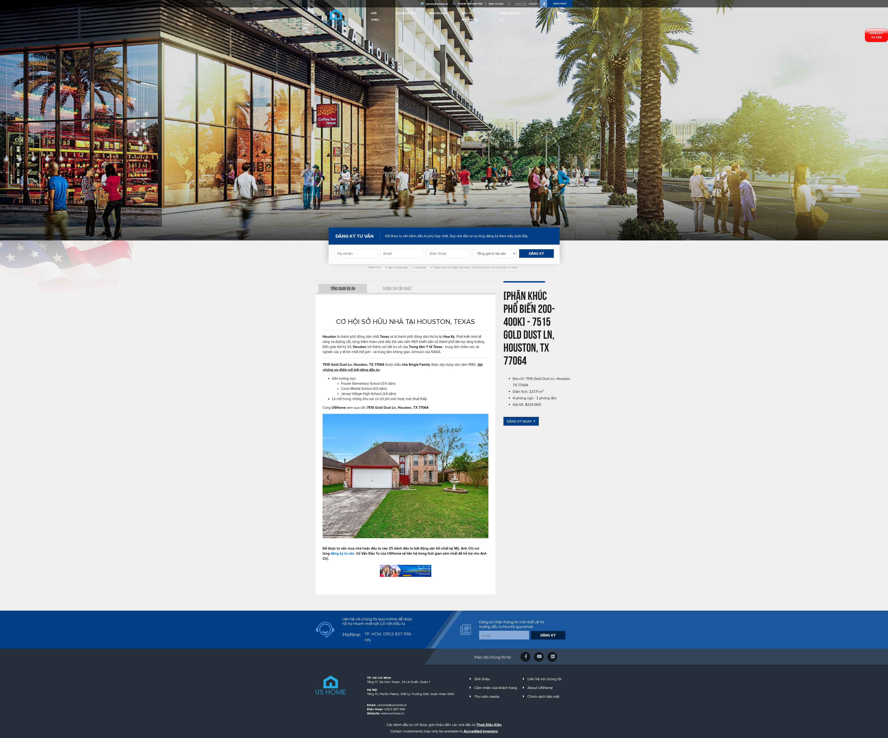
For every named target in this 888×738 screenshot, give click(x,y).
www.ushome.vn (392, 713)
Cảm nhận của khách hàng (495, 688)
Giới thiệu (482, 679)
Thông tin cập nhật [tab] (397, 288)
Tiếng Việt (521, 4)
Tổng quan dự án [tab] (342, 288)
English (533, 4)
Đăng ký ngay (520, 421)
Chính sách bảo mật (543, 696)
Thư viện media (486, 696)
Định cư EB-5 (496, 4)
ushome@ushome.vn (437, 4)
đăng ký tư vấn (342, 553)
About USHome (540, 688)
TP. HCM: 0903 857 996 (387, 633)
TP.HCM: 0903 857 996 (469, 4)
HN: (367, 639)
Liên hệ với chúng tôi (544, 679)
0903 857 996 (394, 709)
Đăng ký (536, 253)
